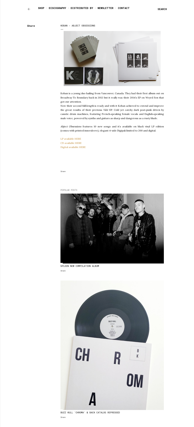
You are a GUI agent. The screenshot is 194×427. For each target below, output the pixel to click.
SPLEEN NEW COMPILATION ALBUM (79, 265)
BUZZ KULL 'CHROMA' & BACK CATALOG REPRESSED (90, 412)
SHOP (41, 8)
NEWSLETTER (105, 8)
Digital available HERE (73, 147)
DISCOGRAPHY (57, 8)
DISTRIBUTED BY (82, 8)
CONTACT (124, 8)
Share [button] (31, 26)
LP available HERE (70, 138)
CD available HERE (71, 143)
